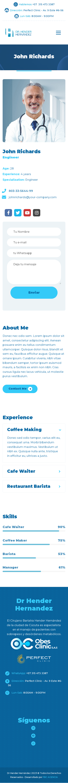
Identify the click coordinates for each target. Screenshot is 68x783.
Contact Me (18, 388)
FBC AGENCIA (50, 777)
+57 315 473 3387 (29, 673)
